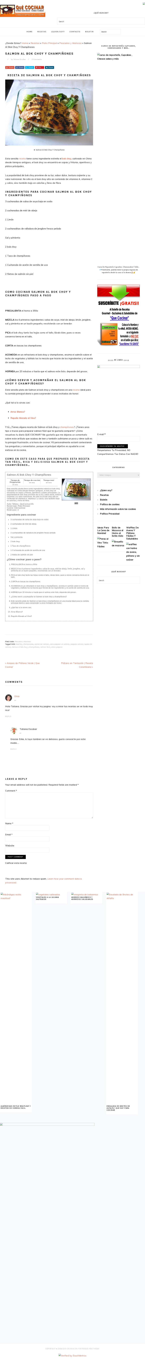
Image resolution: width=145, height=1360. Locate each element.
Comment (11, 790)
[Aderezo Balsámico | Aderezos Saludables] (84, 894)
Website (9, 845)
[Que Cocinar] (22, 18)
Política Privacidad (110, 513)
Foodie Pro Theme (90, 1349)
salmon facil (45, 647)
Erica (17, 696)
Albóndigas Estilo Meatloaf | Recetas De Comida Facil (16, 1107)
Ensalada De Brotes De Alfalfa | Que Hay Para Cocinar (118, 1108)
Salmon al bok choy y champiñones (25, 647)
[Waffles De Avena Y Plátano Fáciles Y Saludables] (133, 559)
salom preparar (57, 647)
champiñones (67, 427)
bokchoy (19, 644)
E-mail (101, 434)
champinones (28, 644)
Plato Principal (49, 43)
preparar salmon (77, 644)
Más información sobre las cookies (118, 509)
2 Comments (37, 59)
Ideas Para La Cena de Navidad (103, 530)
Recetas (35, 43)
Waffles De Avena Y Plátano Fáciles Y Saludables (132, 533)
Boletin (103, 499)
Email (9, 834)
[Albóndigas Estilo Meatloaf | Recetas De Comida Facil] (16, 898)
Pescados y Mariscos (70, 43)
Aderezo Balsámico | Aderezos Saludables (82, 898)
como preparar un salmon (60, 644)
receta (22, 158)
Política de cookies (110, 504)
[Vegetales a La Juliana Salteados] (48, 894)
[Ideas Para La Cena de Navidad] (104, 546)
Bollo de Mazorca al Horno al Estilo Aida (117, 531)
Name (9, 823)
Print (76, 503)
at (15, 700)
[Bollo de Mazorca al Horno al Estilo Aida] (118, 545)
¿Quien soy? (106, 490)
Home (25, 43)
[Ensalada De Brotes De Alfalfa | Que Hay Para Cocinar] (122, 898)
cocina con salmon (42, 644)
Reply (8, 716)
